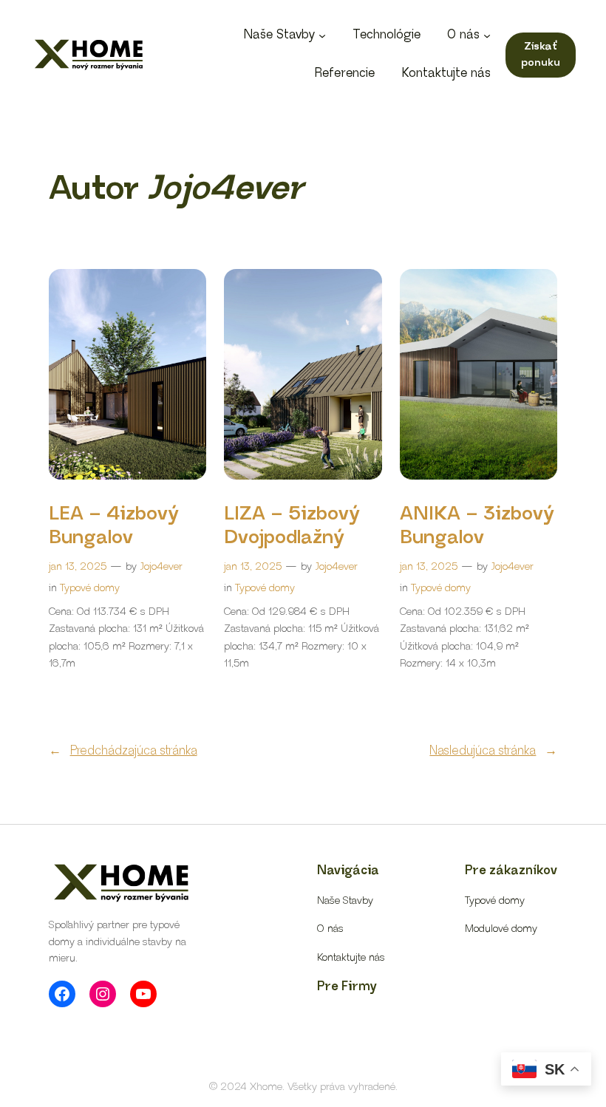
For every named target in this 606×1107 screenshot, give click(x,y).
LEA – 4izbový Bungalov (114, 525)
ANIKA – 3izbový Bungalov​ (477, 525)
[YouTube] (143, 994)
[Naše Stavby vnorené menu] (322, 35)
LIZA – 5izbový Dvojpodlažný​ (292, 525)
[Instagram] (102, 994)
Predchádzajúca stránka (123, 751)
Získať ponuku (540, 55)
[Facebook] (62, 994)
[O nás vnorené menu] (487, 35)
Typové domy (90, 588)
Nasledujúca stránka (493, 751)
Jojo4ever (161, 567)
